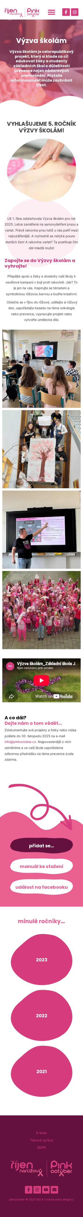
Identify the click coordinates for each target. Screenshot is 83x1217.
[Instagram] (74, 12)
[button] (52, 12)
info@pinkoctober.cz (20, 742)
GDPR (41, 1147)
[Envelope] (54, 1189)
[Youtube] (46, 1189)
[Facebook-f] (66, 12)
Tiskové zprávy (41, 1140)
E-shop (41, 1133)
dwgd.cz (68, 1199)
